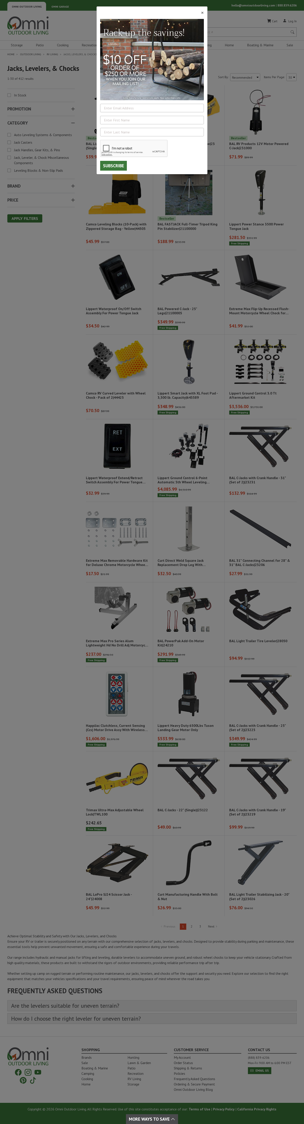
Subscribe (113, 166)
